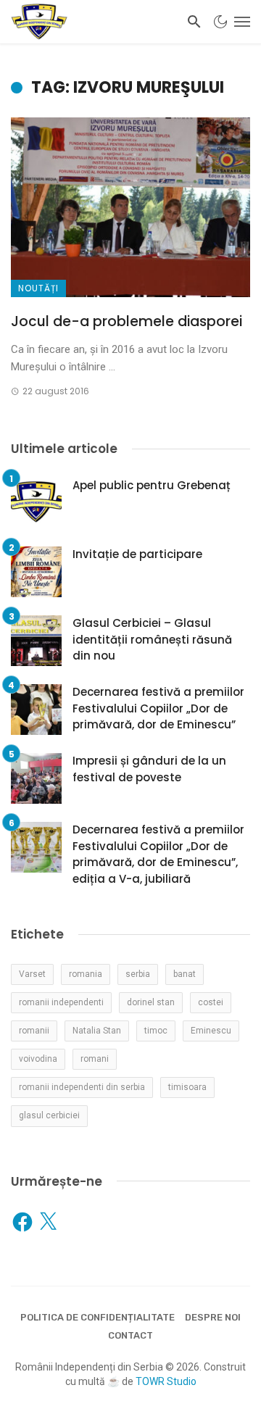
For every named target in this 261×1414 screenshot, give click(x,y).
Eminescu (211, 1031)
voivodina (38, 1059)
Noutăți (38, 288)
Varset (32, 974)
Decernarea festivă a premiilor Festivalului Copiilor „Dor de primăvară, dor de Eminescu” (158, 708)
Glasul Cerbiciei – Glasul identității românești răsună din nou (152, 639)
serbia (137, 974)
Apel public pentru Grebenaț (151, 485)
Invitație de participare (137, 554)
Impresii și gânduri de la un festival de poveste (149, 769)
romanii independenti (61, 1002)
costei (210, 1002)
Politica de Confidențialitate (97, 1317)
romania (85, 974)
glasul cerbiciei (49, 1115)
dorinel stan (151, 1002)
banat (184, 974)
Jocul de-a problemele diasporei (126, 321)
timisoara (187, 1087)
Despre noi (213, 1317)
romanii (34, 1031)
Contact (130, 1335)
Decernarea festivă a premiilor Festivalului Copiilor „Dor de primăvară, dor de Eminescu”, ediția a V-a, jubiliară (158, 854)
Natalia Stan (96, 1031)
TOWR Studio (166, 1381)
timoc (155, 1031)
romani (94, 1059)
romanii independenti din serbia (82, 1087)
